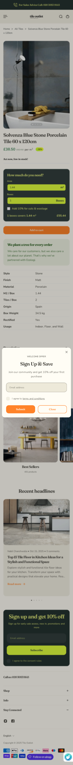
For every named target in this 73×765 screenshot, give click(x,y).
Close (52, 409)
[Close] (66, 352)
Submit (20, 409)
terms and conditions (34, 398)
